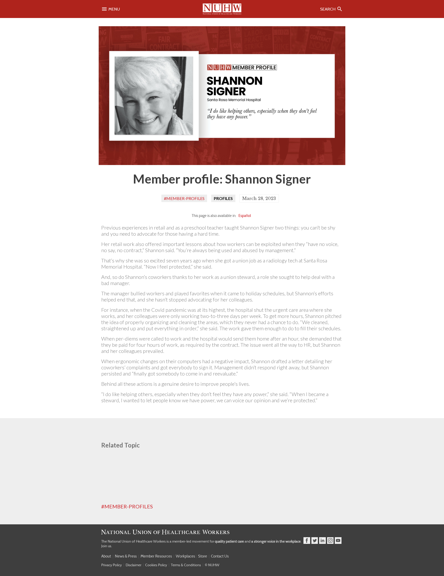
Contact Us (220, 556)
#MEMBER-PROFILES (127, 506)
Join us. (106, 546)
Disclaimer (133, 565)
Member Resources (156, 556)
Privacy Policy (111, 565)
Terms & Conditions (186, 565)
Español (244, 215)
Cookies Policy (156, 565)
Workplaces (185, 556)
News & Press (126, 556)
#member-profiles (184, 198)
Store (202, 556)
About (106, 556)
